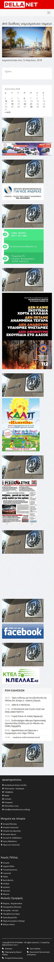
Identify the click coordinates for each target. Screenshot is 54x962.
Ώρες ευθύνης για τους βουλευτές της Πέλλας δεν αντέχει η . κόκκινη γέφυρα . (26, 699)
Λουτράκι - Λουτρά (10, 910)
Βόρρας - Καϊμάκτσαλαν (12, 903)
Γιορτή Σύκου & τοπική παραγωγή (27, 716)
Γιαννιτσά (7, 873)
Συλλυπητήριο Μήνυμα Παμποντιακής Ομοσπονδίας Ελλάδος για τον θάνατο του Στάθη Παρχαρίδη (25, 723)
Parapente (8, 802)
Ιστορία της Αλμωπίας (12, 831)
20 (25, 104)
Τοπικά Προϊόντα (10, 870)
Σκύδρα (6, 883)
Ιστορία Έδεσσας (10, 824)
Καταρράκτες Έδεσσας (12, 907)
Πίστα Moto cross (11, 806)
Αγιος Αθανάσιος (10, 841)
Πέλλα (5, 877)
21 (31, 104)
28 (31, 106)
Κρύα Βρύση (8, 880)
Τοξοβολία (8, 792)
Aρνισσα (6, 891)
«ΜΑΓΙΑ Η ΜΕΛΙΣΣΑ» (20, 704)
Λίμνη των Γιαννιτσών (11, 845)
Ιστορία (6, 863)
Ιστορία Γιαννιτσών (10, 827)
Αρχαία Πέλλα (8, 866)
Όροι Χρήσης (35, 948)
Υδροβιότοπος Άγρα (11, 914)
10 (6, 101)
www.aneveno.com (9, 945)
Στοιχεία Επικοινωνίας (14, 958)
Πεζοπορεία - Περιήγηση (14, 788)
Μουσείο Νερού (9, 834)
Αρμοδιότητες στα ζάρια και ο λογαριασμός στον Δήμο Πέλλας (21, 731)
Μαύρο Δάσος (9, 924)
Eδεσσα (6, 894)
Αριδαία (6, 887)
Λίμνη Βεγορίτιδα (10, 917)
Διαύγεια (8, 948)
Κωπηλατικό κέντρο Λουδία (15, 785)
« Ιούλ (8, 112)
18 (12, 104)
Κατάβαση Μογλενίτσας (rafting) (17, 809)
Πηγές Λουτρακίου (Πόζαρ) (14, 921)
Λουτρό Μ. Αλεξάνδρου (12, 838)
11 (12, 101)
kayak (6, 795)
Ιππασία (7, 799)
